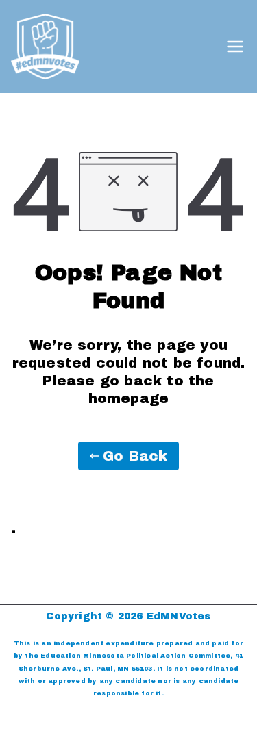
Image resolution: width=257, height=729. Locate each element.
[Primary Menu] (235, 46)
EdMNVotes (179, 616)
